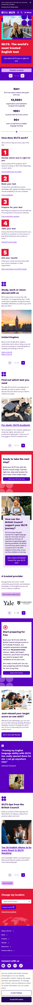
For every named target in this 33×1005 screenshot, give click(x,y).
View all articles (7, 883)
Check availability (7, 195)
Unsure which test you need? (11, 172)
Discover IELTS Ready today (9, 7)
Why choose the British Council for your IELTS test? (16, 560)
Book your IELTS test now (17, 479)
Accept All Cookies (16, 999)
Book (3, 935)
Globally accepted (16, 70)
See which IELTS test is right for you (16, 59)
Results (4, 943)
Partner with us (6, 950)
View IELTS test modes (9, 242)
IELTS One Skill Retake (11, 735)
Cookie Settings (16, 993)
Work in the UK (6, 354)
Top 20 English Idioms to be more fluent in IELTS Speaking (16, 850)
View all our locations (8, 912)
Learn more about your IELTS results (14, 269)
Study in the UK (6, 352)
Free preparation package (10, 216)
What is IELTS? (6, 931)
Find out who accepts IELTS (11, 594)
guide (6, 436)
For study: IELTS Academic (15, 425)
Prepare (4, 939)
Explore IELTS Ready (16, 673)
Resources (5, 947)
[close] (30, 2)
